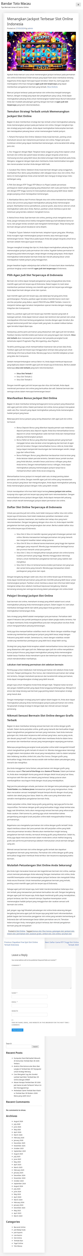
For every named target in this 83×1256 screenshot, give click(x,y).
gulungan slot (58, 931)
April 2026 (17, 1132)
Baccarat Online (19, 1227)
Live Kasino (18, 1235)
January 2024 (18, 1205)
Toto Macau (18, 1246)
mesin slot (11, 934)
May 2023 (17, 1210)
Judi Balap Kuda (19, 1230)
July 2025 (17, 1156)
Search (9, 1043)
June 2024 (17, 1192)
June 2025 (17, 1159)
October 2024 (19, 1181)
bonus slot (37, 931)
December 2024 (19, 1175)
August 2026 (18, 1121)
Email (15, 1002)
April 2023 (17, 1213)
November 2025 (19, 1146)
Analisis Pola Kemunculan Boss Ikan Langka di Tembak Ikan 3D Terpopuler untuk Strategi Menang (27, 1069)
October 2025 (19, 1148)
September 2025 (20, 1151)
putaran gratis (36, 934)
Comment (16, 965)
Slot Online (20, 931)
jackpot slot (69, 931)
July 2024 (17, 1189)
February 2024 (19, 1202)
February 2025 (19, 1170)
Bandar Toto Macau (16, 3)
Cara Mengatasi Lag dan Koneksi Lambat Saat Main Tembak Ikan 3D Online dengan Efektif (26, 1077)
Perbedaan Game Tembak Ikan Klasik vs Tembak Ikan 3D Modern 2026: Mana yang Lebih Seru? (27, 1093)
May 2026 (17, 1129)
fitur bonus (47, 931)
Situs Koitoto (52, 87)
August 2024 (18, 1186)
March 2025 (18, 1167)
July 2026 (17, 1124)
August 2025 (18, 1154)
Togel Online (18, 1243)
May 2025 (17, 1162)
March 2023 (18, 1216)
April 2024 (17, 1197)
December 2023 (19, 1208)
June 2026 (17, 1127)
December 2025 (19, 1143)
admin (30, 28)
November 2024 (19, 1178)
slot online (56, 934)
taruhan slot (67, 934)
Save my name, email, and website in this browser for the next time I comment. (40, 1024)
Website (15, 1011)
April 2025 (17, 1165)
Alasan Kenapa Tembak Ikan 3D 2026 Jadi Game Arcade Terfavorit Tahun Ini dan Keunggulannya (27, 1085)
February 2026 (19, 1138)
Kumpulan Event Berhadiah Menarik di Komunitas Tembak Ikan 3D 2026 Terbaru (27, 1061)
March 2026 (18, 1135)
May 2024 (17, 1194)
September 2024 (20, 1183)
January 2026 (18, 1140)
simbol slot (46, 934)
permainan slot (22, 934)
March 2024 (18, 1200)
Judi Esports (18, 1232)
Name (14, 993)
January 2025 (18, 1173)
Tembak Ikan (18, 1241)
